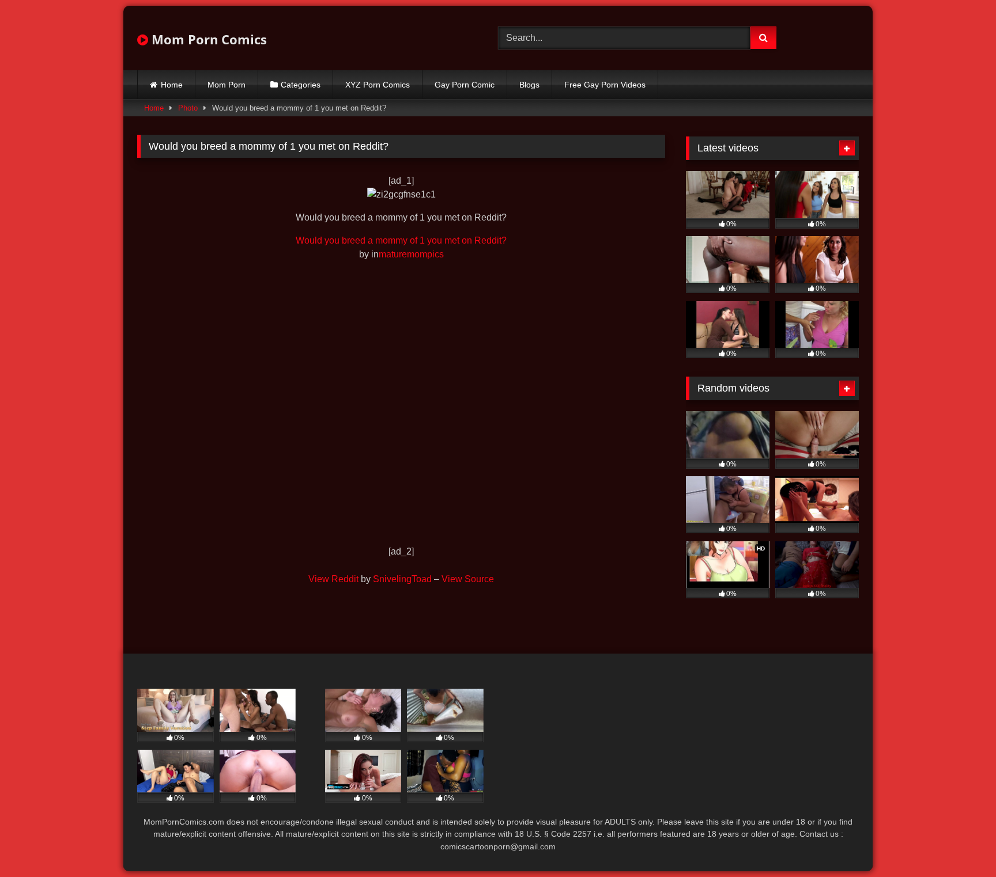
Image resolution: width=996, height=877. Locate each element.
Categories (300, 84)
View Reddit (333, 579)
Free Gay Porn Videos (605, 84)
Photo (188, 108)
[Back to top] (960, 843)
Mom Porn (226, 84)
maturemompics (411, 254)
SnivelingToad (402, 579)
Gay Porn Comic (465, 84)
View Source (468, 579)
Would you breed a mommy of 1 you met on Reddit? (401, 240)
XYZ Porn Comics (377, 84)
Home (172, 84)
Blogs (529, 84)
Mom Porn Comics (207, 39)
